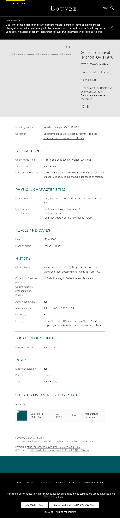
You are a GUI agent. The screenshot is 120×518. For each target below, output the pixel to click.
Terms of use (46, 482)
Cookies (60, 482)
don (45, 368)
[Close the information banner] (112, 26)
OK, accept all (34, 505)
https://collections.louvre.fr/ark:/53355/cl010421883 (53, 447)
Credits (71, 482)
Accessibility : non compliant (91, 482)
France (47, 375)
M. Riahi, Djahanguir (54, 278)
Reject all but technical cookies (73, 505)
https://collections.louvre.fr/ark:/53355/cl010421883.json (59, 450)
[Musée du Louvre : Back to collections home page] (63, 8)
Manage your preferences (60, 512)
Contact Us (31, 482)
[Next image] (73, 48)
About (19, 482)
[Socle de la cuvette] (23, 54)
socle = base (50, 381)
